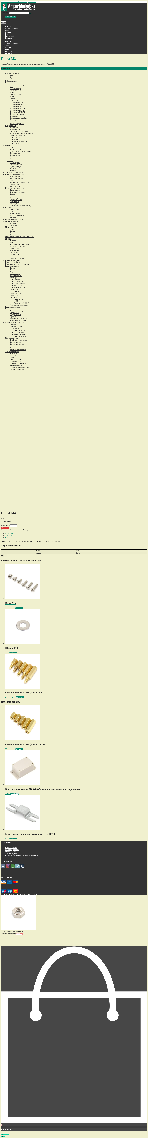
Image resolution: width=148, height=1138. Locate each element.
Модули (8, 239)
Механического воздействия (20, 151)
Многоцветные (19, 334)
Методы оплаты (11, 852)
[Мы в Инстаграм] (8, 868)
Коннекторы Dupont (17, 104)
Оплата (8, 32)
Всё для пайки (10, 126)
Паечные (13, 223)
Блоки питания (15, 359)
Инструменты (15, 190)
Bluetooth (13, 241)
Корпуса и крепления (37, 64)
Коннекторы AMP (16, 102)
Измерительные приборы (14, 174)
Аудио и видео (15, 213)
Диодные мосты (15, 270)
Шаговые (13, 168)
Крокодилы (14, 116)
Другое (16, 143)
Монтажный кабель (17, 215)
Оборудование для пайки (19, 131)
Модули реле (14, 313)
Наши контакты (11, 848)
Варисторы (18, 280)
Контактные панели (17, 114)
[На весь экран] (6, 1134)
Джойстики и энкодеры (18, 340)
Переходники (15, 120)
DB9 (11, 87)
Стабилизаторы (15, 293)
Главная (8, 26)
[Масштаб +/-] (8, 1134)
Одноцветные (19, 332)
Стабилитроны (15, 295)
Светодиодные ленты (17, 330)
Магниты (13, 196)
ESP (11, 77)
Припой (17, 137)
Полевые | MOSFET (21, 303)
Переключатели (15, 348)
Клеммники (14, 100)
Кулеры (12, 194)
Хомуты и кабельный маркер (20, 206)
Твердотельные (15, 315)
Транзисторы (14, 297)
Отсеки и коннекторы (18, 363)
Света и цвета (15, 155)
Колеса (12, 231)
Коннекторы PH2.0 (17, 110)
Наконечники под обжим (19, 118)
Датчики (8, 145)
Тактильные (14, 157)
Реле (7, 309)
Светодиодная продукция (14, 322)
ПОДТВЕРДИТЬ (74, 944)
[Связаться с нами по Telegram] (17, 868)
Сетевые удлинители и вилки (20, 367)
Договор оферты (11, 854)
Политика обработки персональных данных (21, 855)
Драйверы (13, 170)
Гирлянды (13, 324)
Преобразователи (16, 365)
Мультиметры (15, 176)
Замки (12, 229)
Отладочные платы (12, 73)
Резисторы (13, 278)
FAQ (7, 34)
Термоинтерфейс (16, 200)
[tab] (76, 534)
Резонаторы (14, 289)
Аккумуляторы (15, 356)
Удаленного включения (18, 319)
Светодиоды (14, 291)
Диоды (12, 268)
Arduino (12, 75)
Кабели (8, 207)
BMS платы (14, 354)
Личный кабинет (11, 28)
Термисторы (18, 285)
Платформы (14, 233)
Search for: (4, 13)
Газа (11, 147)
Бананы (12, 98)
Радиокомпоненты (12, 266)
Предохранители (16, 276)
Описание (9, 533)
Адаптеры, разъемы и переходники (18, 85)
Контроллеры (15, 328)
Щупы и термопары (17, 178)
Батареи (12, 357)
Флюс (16, 139)
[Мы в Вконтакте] (3, 868)
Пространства (15, 153)
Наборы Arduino (11, 81)
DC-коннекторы (15, 89)
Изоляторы (14, 128)
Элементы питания (12, 352)
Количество (5, 525)
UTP (11, 211)
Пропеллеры (14, 235)
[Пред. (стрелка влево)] (2, 1136)
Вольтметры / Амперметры (19, 182)
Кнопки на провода (17, 344)
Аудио (12, 96)
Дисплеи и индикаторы (14, 172)
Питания (13, 217)
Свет (11, 256)
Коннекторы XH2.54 (17, 112)
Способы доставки (12, 850)
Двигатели (9, 161)
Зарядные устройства (17, 361)
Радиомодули (14, 252)
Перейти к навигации (9, 2)
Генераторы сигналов (17, 246)
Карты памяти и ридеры (14, 219)
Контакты (8, 38)
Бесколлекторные (16, 165)
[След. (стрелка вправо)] (4, 1136)
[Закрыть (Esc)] (2, 1134)
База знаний (9, 36)
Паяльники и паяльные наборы (21, 133)
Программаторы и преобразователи (18, 264)
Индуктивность (15, 272)
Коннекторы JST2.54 (17, 108)
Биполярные (18, 299)
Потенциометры (20, 283)
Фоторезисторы (19, 287)
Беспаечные (14, 225)
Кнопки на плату (16, 342)
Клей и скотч (14, 202)
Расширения (14, 254)
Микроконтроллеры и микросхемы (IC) (19, 237)
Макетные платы (11, 221)
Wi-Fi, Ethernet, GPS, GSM (19, 244)
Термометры (14, 184)
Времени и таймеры (17, 311)
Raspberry (8, 83)
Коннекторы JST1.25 (17, 106)
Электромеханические (18, 320)
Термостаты (14, 317)
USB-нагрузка (15, 186)
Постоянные (18, 281)
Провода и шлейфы (12, 262)
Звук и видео (14, 248)
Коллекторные (15, 163)
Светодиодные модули (18, 336)
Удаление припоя (20, 141)
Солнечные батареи (17, 369)
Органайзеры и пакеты (18, 198)
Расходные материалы (18, 135)
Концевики (14, 346)
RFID (12, 243)
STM (11, 79)
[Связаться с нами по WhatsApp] (12, 868)
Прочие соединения (17, 124)
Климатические (15, 149)
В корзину (5, 528)
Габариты (8, 537)
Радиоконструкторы (12, 307)
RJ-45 (12, 93)
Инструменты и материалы (18, 64)
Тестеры (13, 180)
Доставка (8, 30)
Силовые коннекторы (18, 122)
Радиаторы (14, 204)
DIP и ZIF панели (16, 91)
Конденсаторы (15, 274)
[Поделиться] (4, 1134)
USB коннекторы (16, 94)
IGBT (16, 301)
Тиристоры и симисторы (19, 305)
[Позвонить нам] (22, 868)
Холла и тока (14, 159)
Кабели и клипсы (16, 326)
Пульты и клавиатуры (18, 350)
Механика (9, 227)
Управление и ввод (12, 338)
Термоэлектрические (17, 258)
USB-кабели (14, 209)
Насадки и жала (15, 130)
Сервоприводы (15, 167)
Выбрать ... (19, 608)
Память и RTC (15, 250)
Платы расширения (12, 260)
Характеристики (11, 535)
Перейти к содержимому (26, 2)
